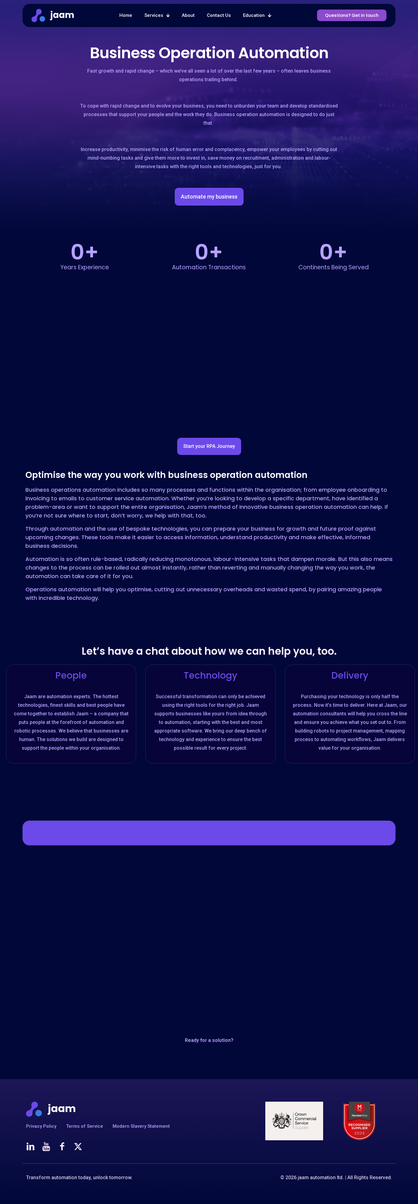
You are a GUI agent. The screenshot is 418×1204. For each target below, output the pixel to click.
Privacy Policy (41, 1126)
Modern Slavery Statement (141, 1126)
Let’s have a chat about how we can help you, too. (209, 651)
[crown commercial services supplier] (294, 1121)
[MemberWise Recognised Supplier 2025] (359, 1121)
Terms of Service (84, 1126)
